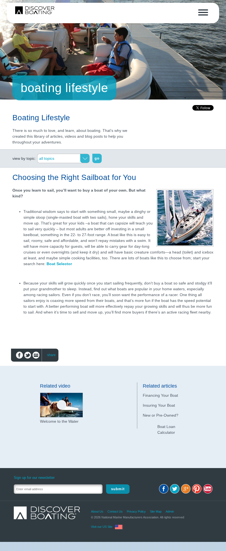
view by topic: (24, 158)
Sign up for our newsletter (34, 478)
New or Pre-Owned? (160, 415)
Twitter (174, 488)
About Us (97, 511)
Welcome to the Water (59, 421)
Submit (118, 489)
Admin (170, 511)
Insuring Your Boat (159, 405)
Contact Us (115, 511)
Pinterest (196, 488)
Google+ (185, 488)
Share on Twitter (27, 355)
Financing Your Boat (160, 395)
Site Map (156, 511)
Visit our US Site (101, 526)
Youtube (207, 488)
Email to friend (36, 355)
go (97, 158)
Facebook (163, 488)
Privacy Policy (136, 511)
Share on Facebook (19, 355)
